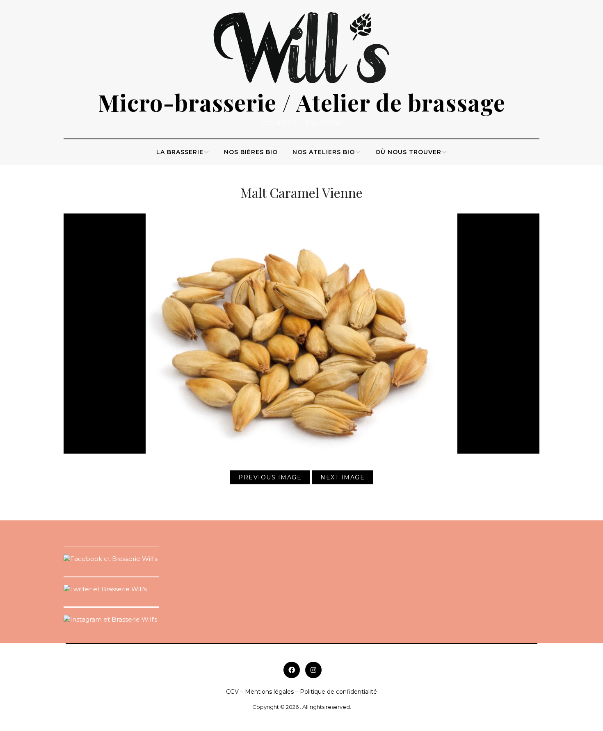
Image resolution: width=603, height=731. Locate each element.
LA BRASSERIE (179, 152)
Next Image (342, 477)
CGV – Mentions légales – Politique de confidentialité (301, 691)
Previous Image (270, 477)
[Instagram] (313, 670)
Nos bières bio (251, 152)
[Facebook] (291, 670)
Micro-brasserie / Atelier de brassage (301, 102)
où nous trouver (408, 152)
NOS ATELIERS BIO (323, 152)
